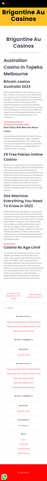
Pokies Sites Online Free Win (23, 331)
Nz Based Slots (9, 244)
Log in (23, 440)
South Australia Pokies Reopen (23, 387)
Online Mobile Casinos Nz (13, 122)
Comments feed (23, 449)
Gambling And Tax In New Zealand (16, 124)
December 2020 (24, 355)
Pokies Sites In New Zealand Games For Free (23, 326)
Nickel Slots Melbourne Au (23, 383)
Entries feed (23, 444)
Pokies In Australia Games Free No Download (23, 322)
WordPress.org (23, 453)
